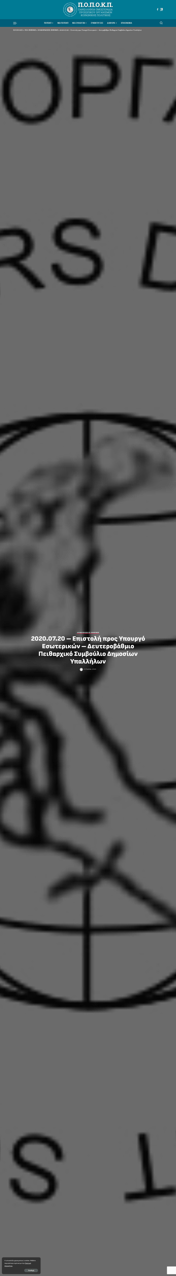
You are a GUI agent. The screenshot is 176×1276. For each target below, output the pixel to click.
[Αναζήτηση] (161, 23)
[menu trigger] (16, 23)
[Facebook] (157, 9)
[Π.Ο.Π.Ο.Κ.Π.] (88, 10)
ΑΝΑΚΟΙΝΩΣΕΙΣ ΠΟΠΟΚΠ (88, 633)
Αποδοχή (31, 1270)
